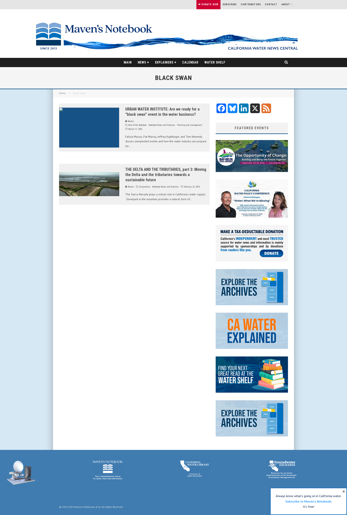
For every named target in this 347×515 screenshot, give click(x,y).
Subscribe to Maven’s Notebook (308, 501)
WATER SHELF (214, 62)
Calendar (190, 62)
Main (128, 62)
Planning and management (189, 125)
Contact (271, 4)
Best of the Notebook (137, 125)
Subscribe (229, 4)
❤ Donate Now (208, 4)
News (142, 62)
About (286, 4)
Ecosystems (144, 186)
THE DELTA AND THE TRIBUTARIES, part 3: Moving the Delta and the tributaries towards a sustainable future (165, 174)
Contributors (251, 4)
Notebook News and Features (162, 125)
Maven (130, 121)
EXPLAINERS (164, 62)
